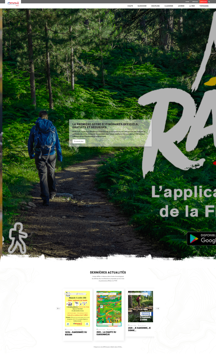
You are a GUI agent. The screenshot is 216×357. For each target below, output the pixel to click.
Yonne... (78, 291)
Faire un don (203, 1)
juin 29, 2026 (101, 329)
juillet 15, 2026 (133, 329)
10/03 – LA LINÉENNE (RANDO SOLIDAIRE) (137, 333)
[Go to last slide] (2, 133)
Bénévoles (195, 1)
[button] (209, 1)
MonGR (187, 1)
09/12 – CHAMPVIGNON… (108, 332)
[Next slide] (214, 133)
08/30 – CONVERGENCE (73, 337)
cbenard (78, 335)
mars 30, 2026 (67, 335)
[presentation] (58, 308)
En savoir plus (76, 141)
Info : (67, 291)
